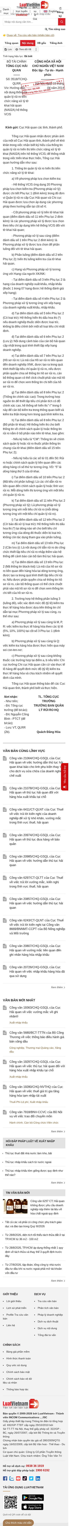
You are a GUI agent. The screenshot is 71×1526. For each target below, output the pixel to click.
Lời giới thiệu (13, 1301)
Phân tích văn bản (48, 1307)
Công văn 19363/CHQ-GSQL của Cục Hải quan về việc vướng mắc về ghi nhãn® (35, 1012)
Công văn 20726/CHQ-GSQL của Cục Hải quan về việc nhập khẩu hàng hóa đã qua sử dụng (37, 971)
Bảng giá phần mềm (18, 1351)
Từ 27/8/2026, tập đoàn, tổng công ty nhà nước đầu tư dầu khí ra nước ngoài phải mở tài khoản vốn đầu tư (33, 1268)
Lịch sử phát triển (16, 1307)
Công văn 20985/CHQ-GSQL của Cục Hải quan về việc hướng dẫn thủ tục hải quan (36, 861)
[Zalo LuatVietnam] (11, 1479)
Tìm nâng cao (56, 29)
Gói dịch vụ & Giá (35, 11)
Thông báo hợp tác (17, 1389)
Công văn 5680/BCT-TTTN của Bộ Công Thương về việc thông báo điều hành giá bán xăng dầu (36, 1037)
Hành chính (16, 1122)
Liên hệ (10, 1325)
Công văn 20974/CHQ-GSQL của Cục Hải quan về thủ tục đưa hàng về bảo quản (35, 839)
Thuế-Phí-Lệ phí (18, 1101)
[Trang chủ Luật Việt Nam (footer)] (34, 1404)
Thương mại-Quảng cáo (40, 1047)
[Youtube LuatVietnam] (18, 1479)
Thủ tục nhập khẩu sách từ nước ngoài (28, 1162)
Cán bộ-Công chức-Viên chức (41, 1122)
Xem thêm (57, 987)
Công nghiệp (16, 1047)
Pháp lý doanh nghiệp (50, 1314)
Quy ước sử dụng (16, 1365)
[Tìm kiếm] (61, 21)
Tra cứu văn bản (47, 1301)
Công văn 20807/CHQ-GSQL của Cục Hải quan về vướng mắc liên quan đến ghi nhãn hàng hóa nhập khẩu (35, 950)
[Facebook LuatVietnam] (5, 1479)
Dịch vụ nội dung (47, 1328)
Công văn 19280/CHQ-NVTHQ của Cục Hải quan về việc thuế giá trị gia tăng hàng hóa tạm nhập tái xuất (36, 1091)
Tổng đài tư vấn (47, 1335)
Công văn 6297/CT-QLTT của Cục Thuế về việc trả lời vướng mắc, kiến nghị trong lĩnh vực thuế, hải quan (36, 882)
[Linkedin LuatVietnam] (38, 1479)
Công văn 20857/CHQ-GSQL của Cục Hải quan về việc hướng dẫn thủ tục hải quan (36, 903)
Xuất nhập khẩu (18, 1022)
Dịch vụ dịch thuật (48, 1321)
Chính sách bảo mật (18, 1371)
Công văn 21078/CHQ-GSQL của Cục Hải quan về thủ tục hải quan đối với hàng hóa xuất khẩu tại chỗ (35, 793)
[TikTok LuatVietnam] (25, 1479)
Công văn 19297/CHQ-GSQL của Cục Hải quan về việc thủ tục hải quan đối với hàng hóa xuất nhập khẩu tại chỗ (37, 1066)
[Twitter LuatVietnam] (31, 1479)
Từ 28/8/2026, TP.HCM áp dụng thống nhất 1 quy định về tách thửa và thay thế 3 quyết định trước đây (34, 1251)
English (52, 11)
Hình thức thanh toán (18, 1358)
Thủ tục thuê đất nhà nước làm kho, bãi (28, 1153)
